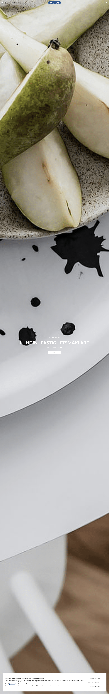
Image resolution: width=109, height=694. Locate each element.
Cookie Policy (12, 683)
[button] (106, 2)
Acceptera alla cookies (95, 678)
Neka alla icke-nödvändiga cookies (95, 682)
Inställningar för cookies (95, 686)
